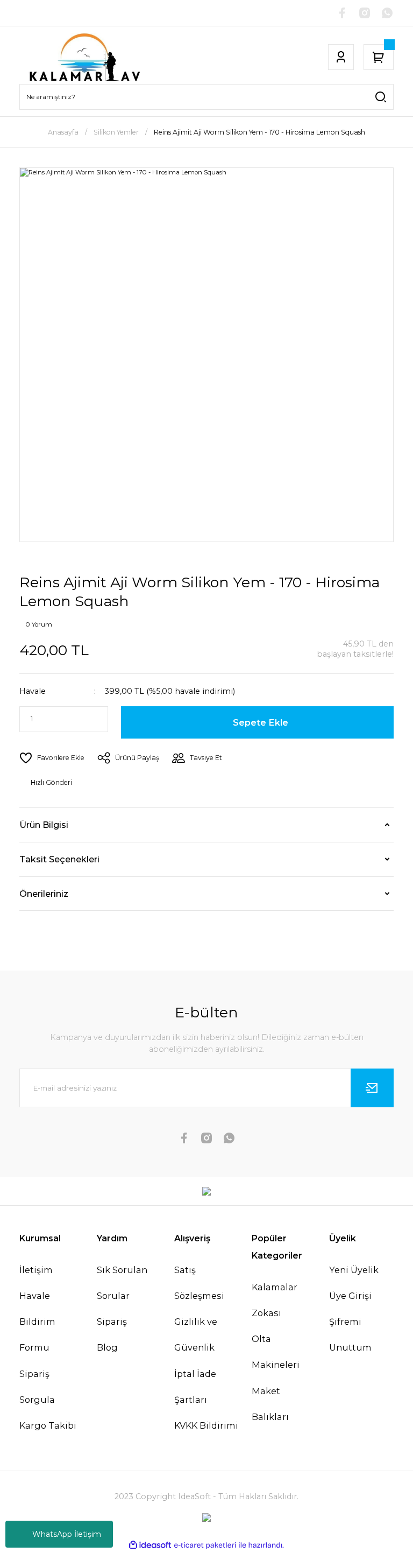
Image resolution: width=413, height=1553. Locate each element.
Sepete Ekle (260, 722)
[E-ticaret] (205, 1545)
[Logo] (84, 57)
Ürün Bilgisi (43, 824)
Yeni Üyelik (354, 1269)
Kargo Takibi (47, 1425)
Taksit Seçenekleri (59, 859)
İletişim (36, 1269)
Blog (107, 1347)
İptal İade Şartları (195, 1386)
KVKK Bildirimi (206, 1425)
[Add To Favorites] (51, 757)
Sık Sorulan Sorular (122, 1282)
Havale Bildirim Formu (37, 1321)
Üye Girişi (350, 1295)
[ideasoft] (150, 1545)
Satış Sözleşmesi (199, 1282)
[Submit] (372, 1088)
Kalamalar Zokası (274, 1300)
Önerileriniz (43, 893)
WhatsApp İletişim (66, 1534)
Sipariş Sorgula (37, 1386)
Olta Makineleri (276, 1351)
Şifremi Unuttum (350, 1334)
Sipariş (112, 1321)
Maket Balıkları (270, 1404)
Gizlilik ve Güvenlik (195, 1334)
